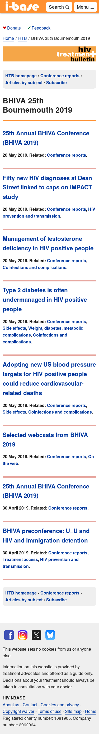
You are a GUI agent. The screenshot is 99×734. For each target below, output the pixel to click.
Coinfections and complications (34, 267)
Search (57, 6)
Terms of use (50, 711)
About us (11, 705)
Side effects (14, 328)
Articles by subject (24, 82)
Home (8, 38)
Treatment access (20, 559)
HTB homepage (21, 76)
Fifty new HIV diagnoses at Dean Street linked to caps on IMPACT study (47, 187)
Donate (14, 28)
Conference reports (59, 76)
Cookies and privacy (60, 705)
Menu (83, 6)
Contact (30, 705)
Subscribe (56, 82)
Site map (73, 711)
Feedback (41, 28)
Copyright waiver (18, 711)
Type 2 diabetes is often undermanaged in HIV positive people (45, 299)
